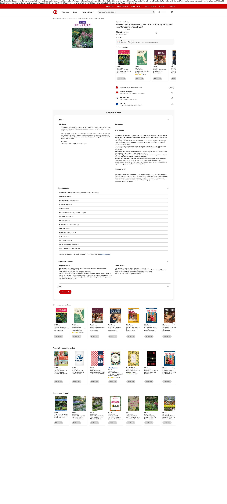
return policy (123, 273)
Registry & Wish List (150, 6)
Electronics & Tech (177, 1)
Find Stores (133, 3)
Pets (135, 1)
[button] (123, 29)
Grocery (89, 1)
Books (75, 18)
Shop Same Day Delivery (102, 3)
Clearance (32, 3)
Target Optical (21, 3)
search (153, 12)
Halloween (30, 1)
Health (139, 1)
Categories (65, 12)
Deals (27, 3)
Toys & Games (166, 1)
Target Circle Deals (70, 3)
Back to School (17, 1)
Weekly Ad (79, 3)
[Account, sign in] (162, 12)
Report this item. (105, 254)
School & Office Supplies (154, 1)
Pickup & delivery (87, 12)
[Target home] (55, 12)
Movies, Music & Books (199, 1)
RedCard (118, 3)
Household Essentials (99, 1)
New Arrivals (40, 3)
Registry (113, 3)
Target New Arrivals (6, 1)
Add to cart (121, 79)
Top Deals (61, 3)
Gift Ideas (219, 1)
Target (54, 18)
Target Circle (125, 3)
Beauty (111, 1)
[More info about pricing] (156, 33)
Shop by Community (10, 3)
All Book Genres (83, 18)
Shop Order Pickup (89, 3)
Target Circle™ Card (122, 6)
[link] (123, 29)
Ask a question (65, 292)
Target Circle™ (110, 6)
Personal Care (117, 1)
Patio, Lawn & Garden (80, 1)
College (24, 1)
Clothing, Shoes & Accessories (43, 1)
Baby (107, 1)
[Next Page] (173, 65)
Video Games (187, 1)
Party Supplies (211, 1)
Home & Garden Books (97, 18)
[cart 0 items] (172, 12)
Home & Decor (57, 1)
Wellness (144, 1)
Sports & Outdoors (128, 1)
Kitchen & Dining (67, 1)
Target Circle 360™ (136, 6)
